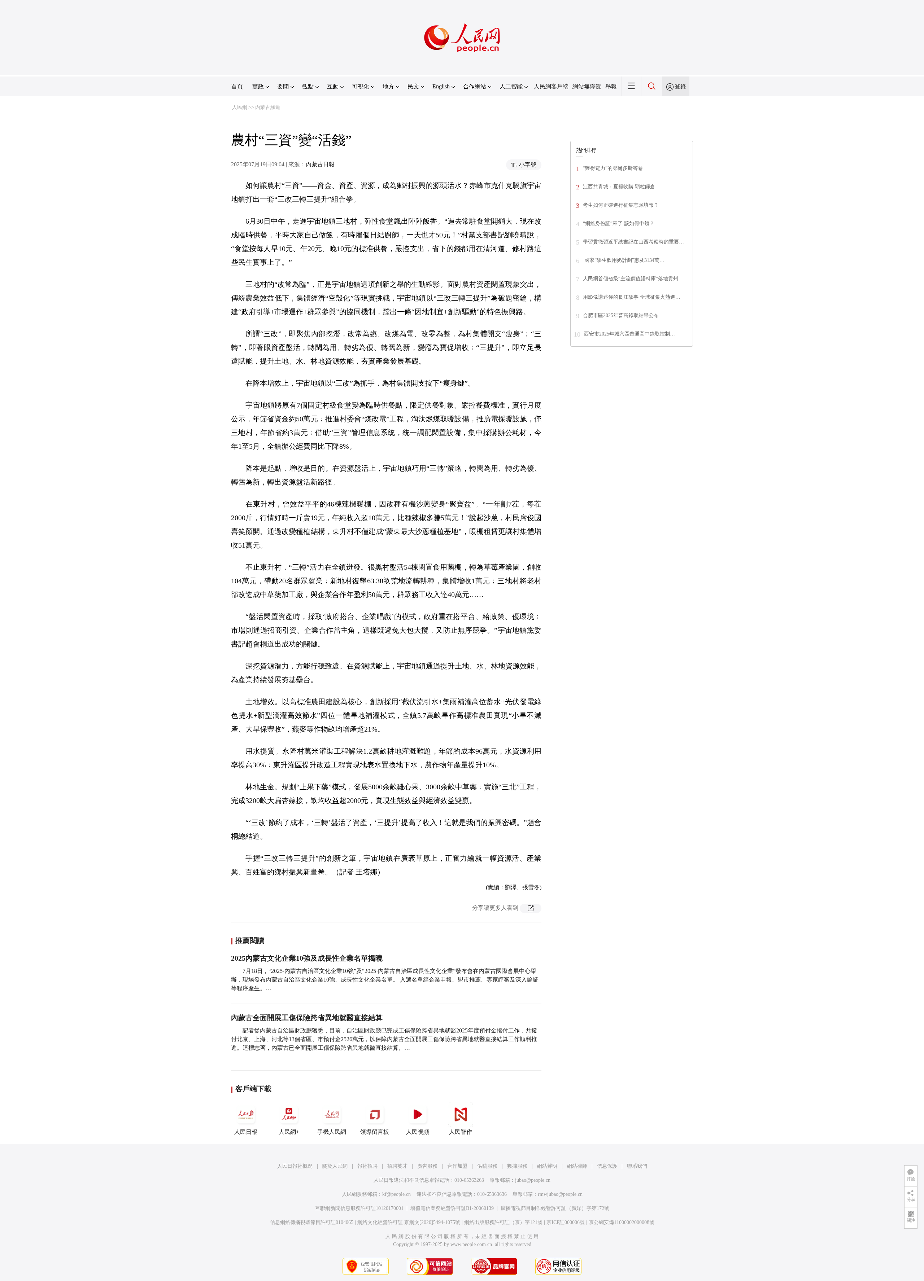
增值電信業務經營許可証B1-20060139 (452, 1208)
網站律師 (577, 1166)
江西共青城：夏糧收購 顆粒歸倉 (619, 186)
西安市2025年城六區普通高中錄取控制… (629, 334)
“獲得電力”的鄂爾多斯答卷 (613, 168)
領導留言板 (374, 1132)
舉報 (611, 86)
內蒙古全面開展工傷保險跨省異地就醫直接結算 (307, 1018)
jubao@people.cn (532, 1180)
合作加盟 (457, 1166)
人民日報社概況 (295, 1166)
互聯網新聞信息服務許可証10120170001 (359, 1208)
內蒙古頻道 (267, 107)
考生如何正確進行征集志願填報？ (621, 205)
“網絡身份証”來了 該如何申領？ (618, 223)
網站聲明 (547, 1166)
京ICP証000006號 (565, 1222)
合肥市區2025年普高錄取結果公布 (621, 315)
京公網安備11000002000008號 (621, 1222)
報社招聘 (367, 1166)
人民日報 (245, 1132)
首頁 (237, 86)
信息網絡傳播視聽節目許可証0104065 (311, 1222)
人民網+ (289, 1132)
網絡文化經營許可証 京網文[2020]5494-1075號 (408, 1222)
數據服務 (517, 1166)
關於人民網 (335, 1166)
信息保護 (607, 1166)
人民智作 (460, 1132)
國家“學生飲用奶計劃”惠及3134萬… (623, 260)
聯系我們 (637, 1166)
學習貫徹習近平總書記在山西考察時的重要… (633, 242)
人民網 (239, 107)
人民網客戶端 (551, 86)
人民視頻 (417, 1132)
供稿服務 (487, 1166)
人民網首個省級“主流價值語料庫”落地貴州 (630, 278)
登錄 (680, 86)
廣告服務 (427, 1166)
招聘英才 (397, 1166)
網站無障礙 (586, 86)
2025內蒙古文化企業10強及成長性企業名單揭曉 (307, 958)
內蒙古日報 (320, 164)
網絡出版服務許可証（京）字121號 (503, 1222)
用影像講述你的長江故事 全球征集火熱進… (631, 297)
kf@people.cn (396, 1194)
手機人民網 (331, 1132)
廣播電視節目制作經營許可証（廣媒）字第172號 (555, 1208)
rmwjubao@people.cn (560, 1194)
